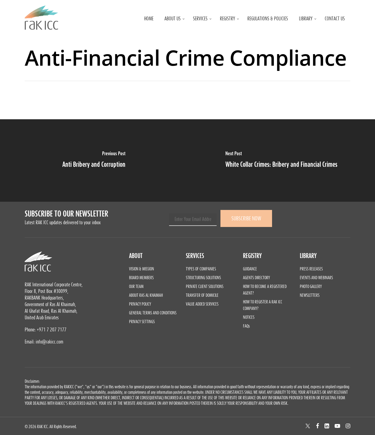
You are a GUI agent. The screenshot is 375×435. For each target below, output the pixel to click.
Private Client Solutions (204, 286)
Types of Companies (201, 269)
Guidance (250, 269)
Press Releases (311, 269)
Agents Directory (256, 277)
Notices (248, 317)
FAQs (246, 326)
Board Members (141, 277)
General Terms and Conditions (153, 313)
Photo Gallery (311, 286)
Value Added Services (202, 304)
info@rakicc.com (49, 342)
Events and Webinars (316, 277)
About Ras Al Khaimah (146, 295)
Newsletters (310, 295)
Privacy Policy (140, 304)
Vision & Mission (141, 269)
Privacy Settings (142, 321)
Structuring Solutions (203, 277)
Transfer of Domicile (202, 295)
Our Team (136, 286)
